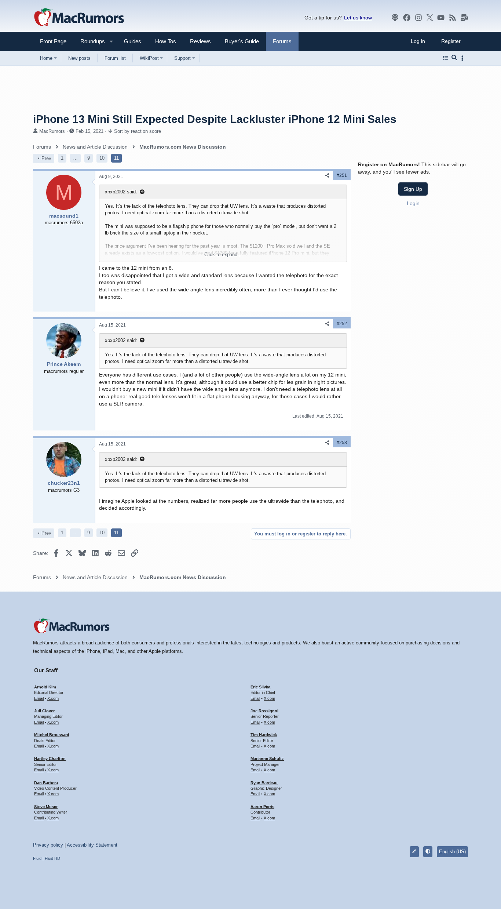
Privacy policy (48, 845)
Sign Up (413, 189)
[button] (89, 41)
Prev (46, 158)
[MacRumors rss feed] (452, 17)
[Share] (327, 175)
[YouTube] (441, 17)
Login (413, 203)
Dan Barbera (46, 783)
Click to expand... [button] (223, 254)
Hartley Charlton (50, 758)
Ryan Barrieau (264, 783)
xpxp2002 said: (121, 191)
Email (39, 698)
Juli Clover (44, 711)
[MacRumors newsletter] (464, 17)
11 (116, 158)
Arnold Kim (45, 687)
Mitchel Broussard (51, 734)
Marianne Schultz (267, 758)
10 (102, 158)
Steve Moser (46, 806)
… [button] (75, 158)
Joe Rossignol (264, 711)
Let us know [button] (358, 18)
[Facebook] (406, 17)
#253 (342, 442)
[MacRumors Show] (395, 17)
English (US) (452, 851)
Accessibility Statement (92, 845)
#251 (342, 175)
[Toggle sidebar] (463, 58)
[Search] (454, 58)
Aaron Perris (262, 806)
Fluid (37, 858)
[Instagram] (418, 17)
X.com (53, 698)
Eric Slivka (260, 687)
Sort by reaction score (137, 131)
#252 (342, 323)
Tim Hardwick (264, 734)
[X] (430, 17)
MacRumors (52, 131)
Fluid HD (52, 858)
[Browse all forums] (445, 58)
